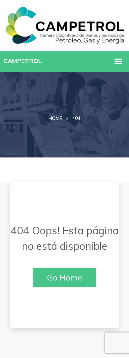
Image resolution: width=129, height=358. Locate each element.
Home (55, 118)
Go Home (64, 277)
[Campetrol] (64, 25)
